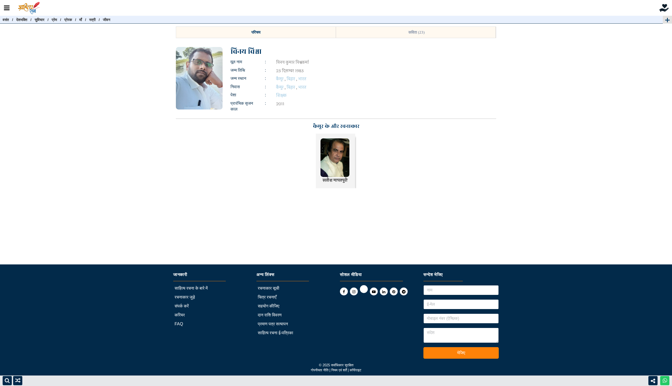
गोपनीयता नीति (319, 370)
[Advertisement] (157, 227)
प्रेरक (68, 20)
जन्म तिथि (237, 70)
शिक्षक (281, 95)
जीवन (106, 20)
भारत (302, 79)
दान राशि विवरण (270, 315)
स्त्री (92, 20)
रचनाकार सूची (268, 288)
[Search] (7, 380)
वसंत (6, 20)
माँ (80, 20)
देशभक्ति (21, 20)
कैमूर (280, 79)
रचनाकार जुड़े (185, 297)
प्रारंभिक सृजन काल (241, 106)
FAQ (179, 324)
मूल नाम (236, 62)
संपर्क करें (182, 306)
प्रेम (54, 20)
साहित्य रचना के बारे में (191, 288)
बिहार (291, 79)
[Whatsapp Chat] (664, 380)
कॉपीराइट (355, 370)
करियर (180, 315)
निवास (235, 87)
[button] (255, 32)
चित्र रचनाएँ (267, 297)
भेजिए (461, 353)
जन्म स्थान (238, 78)
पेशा (233, 95)
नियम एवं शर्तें (339, 370)
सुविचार (39, 20)
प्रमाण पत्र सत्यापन (273, 324)
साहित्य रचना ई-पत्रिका (275, 333)
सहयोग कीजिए (268, 306)
